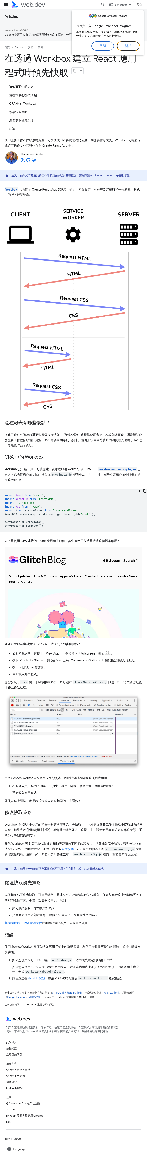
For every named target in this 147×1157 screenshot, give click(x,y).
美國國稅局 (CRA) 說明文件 (23, 923)
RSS (8, 1121)
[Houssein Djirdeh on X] (23, 161)
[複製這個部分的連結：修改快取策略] (35, 813)
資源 (30, 47)
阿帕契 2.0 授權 (110, 992)
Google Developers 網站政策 (23, 997)
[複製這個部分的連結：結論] (17, 935)
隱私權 (18, 1139)
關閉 (103, 46)
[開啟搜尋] (102, 4)
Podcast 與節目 (15, 1088)
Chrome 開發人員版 (18, 1069)
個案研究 (11, 1082)
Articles (11, 16)
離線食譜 (97, 868)
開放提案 (67, 849)
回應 (40, 47)
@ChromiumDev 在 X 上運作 (23, 1103)
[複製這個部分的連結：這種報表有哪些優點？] (53, 423)
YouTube (11, 1109)
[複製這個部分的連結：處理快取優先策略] (44, 883)
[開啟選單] (6, 4)
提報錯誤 (11, 1048)
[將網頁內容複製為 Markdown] (75, 71)
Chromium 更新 (15, 1076)
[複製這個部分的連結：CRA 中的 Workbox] (46, 457)
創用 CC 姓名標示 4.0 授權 (67, 992)
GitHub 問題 (36, 978)
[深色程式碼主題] (140, 491)
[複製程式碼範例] (144, 491)
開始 (128, 46)
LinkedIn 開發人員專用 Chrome (24, 1115)
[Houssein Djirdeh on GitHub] (28, 161)
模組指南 (109, 175)
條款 (7, 1139)
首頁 (7, 47)
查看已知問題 (14, 1054)
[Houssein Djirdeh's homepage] (34, 161)
